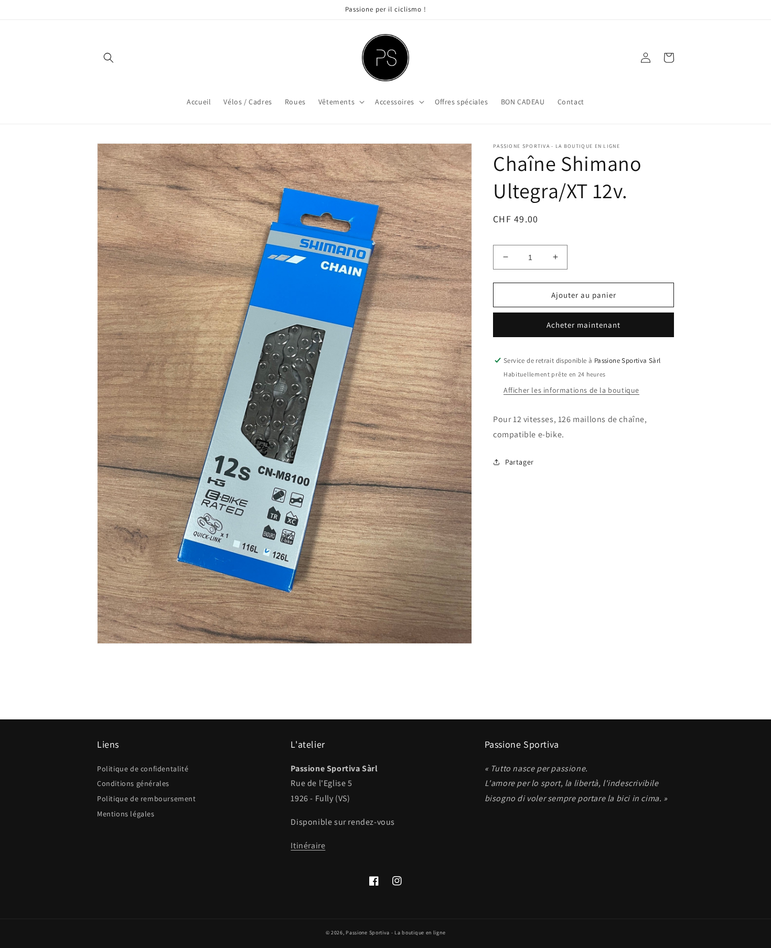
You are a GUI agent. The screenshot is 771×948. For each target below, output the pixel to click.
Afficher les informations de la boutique (571, 389)
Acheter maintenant (583, 325)
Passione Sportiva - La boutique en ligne (395, 932)
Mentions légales (126, 813)
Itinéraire (308, 845)
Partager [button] (519, 461)
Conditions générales (133, 783)
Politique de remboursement (146, 798)
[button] (108, 57)
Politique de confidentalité (142, 768)
